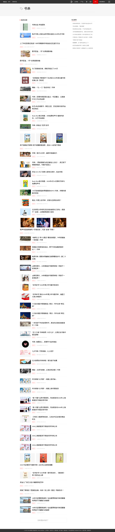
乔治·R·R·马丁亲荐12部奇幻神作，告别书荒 (47, 172)
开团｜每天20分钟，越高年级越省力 (44, 153)
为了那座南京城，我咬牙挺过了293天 (45, 68)
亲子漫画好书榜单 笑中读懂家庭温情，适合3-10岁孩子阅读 (40, 145)
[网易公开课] (76, 1)
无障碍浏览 (14, 1)
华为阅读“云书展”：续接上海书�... (44, 379)
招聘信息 (56, 530)
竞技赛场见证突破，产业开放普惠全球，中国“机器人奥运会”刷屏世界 (84, 29)
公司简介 (47, 530)
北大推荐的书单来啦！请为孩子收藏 (44, 360)
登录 (95, 1)
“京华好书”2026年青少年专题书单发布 (45, 285)
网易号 (33, 28)
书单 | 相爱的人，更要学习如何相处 (44, 342)
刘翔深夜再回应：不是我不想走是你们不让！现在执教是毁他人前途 (84, 23)
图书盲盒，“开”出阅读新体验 (42, 51)
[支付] (87, 1)
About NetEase (41, 530)
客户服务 (61, 530)
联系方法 (52, 530)
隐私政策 (65, 530)
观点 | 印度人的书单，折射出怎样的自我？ (46, 200)
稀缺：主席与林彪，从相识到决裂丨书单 (46, 370)
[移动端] (72, 1)
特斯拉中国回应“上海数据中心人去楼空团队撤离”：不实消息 (84, 48)
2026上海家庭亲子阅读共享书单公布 (44, 426)
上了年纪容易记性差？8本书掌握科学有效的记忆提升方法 (40, 43)
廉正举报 (84, 530)
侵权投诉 (89, 530)
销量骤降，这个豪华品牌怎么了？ (81, 42)
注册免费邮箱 (102, 1)
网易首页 (5, 1)
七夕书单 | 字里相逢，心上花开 (43, 351)
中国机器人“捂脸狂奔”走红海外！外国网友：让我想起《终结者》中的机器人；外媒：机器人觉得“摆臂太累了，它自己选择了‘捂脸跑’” (84, 37)
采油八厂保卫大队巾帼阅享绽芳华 (31, 482)
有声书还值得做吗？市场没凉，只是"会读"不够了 (37, 229)
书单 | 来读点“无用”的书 (40, 125)
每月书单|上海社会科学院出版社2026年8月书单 (48, 34)
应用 (9, 1)
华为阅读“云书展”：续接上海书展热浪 (45, 388)
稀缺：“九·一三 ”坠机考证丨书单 (43, 87)
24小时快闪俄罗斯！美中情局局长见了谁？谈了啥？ (84, 34)
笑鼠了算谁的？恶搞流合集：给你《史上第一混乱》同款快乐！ (42, 490)
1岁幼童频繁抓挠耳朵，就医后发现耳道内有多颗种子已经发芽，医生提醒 (84, 31)
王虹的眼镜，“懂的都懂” (78, 26)
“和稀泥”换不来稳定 (77, 40)
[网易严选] (82, 1)
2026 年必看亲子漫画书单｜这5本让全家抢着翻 (36, 465)
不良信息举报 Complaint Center (75, 530)
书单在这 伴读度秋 (38, 25)
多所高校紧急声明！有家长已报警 (81, 45)
